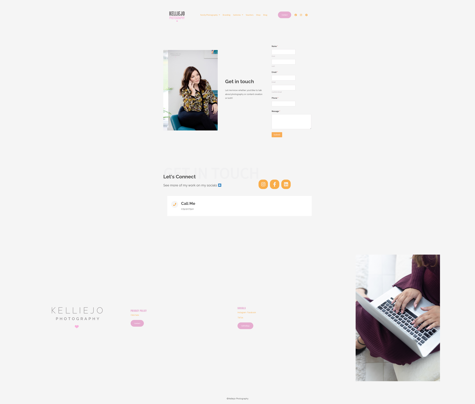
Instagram (242, 312)
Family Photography (209, 15)
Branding (226, 15)
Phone (275, 98)
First (273, 56)
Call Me (188, 203)
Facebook (251, 312)
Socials (242, 308)
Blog (265, 15)
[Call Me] (174, 204)
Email (273, 82)
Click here (135, 315)
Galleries (237, 15)
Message (276, 111)
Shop (258, 15)
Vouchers (249, 15)
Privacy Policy (139, 311)
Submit (276, 134)
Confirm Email (277, 92)
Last (273, 66)
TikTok (240, 317)
